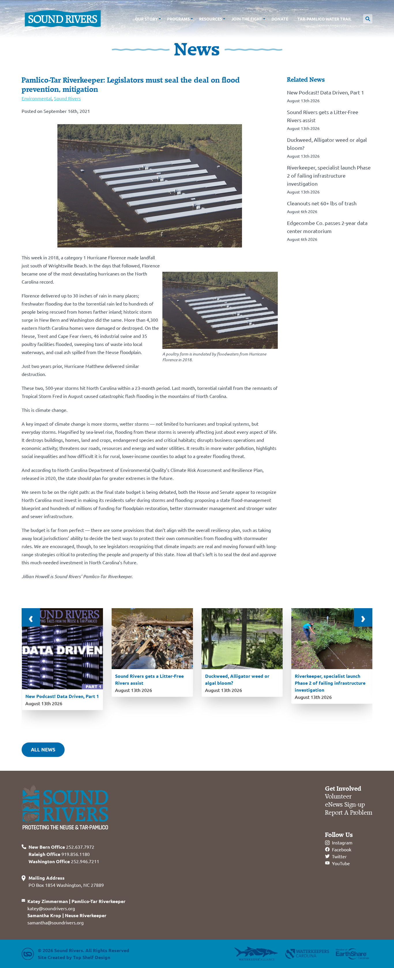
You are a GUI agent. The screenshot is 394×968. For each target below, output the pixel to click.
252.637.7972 (61, 847)
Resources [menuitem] (210, 18)
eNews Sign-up (345, 804)
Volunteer (338, 796)
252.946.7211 (64, 861)
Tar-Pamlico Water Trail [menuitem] (324, 18)
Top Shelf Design (91, 957)
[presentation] (31, 617)
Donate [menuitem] (279, 18)
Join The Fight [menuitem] (246, 18)
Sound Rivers (67, 98)
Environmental (37, 98)
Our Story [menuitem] (146, 18)
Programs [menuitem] (178, 18)
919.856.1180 (59, 854)
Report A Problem (348, 812)
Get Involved (343, 788)
